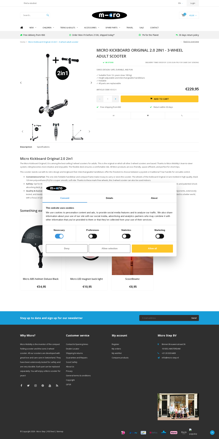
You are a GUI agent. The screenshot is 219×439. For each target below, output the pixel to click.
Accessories (90, 27)
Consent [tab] (64, 198)
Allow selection (110, 248)
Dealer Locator (72, 348)
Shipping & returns (74, 353)
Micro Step (40, 431)
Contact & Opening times (77, 344)
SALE (141, 27)
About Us (70, 366)
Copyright (70, 380)
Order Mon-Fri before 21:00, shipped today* (93, 35)
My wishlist (117, 353)
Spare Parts (111, 27)
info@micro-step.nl (170, 357)
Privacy (69, 371)
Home (21, 27)
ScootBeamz (132, 279)
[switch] (92, 236)
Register (115, 344)
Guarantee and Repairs (76, 357)
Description (26, 146)
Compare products (120, 357)
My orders (116, 348)
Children (47, 27)
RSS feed (51, 431)
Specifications (43, 146)
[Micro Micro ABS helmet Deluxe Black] (41, 245)
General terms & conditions (78, 375)
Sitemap (59, 431)
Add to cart (161, 98)
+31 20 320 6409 (169, 353)
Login (192, 3)
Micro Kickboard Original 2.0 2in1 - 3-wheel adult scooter (53, 42)
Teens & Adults (67, 27)
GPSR (68, 384)
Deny (66, 248)
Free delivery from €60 (34, 35)
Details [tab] (109, 198)
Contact (154, 27)
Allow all (152, 248)
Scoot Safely (71, 362)
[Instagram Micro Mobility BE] (35, 385)
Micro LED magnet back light (86, 279)
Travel (129, 27)
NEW (31, 27)
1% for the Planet (150, 35)
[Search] (47, 15)
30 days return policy (189, 35)
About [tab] (154, 198)
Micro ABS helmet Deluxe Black (41, 279)
